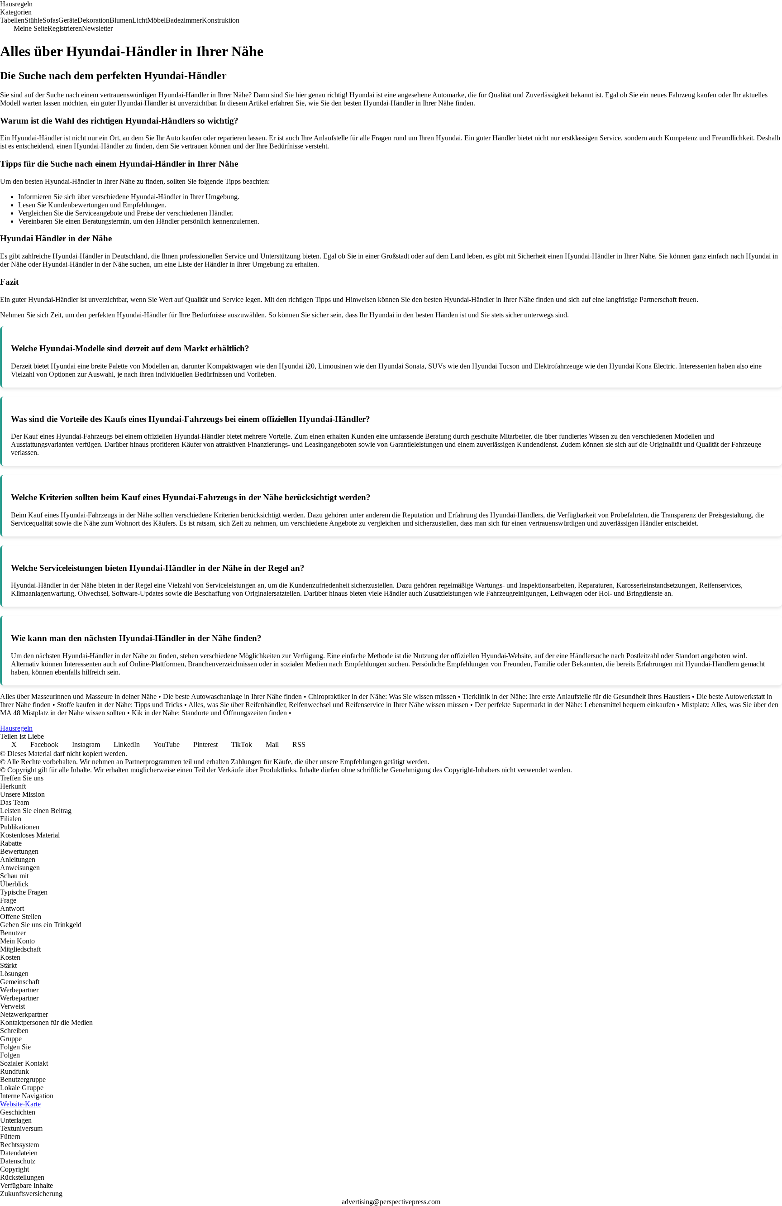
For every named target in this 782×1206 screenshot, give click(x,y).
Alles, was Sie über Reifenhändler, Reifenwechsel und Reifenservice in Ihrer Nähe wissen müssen (328, 704)
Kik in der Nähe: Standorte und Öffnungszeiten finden (209, 713)
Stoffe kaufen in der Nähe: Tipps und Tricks (119, 704)
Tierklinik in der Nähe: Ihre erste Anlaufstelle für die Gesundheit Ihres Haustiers (576, 696)
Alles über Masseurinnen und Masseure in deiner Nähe (78, 696)
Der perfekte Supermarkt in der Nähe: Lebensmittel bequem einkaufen (575, 704)
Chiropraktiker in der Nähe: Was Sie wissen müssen (382, 696)
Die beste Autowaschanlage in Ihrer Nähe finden (232, 696)
